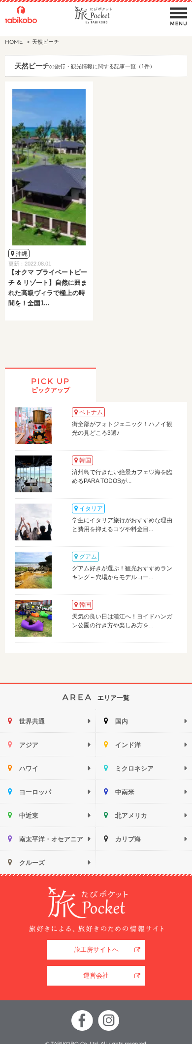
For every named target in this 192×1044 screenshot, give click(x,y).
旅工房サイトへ (96, 949)
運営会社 (96, 975)
